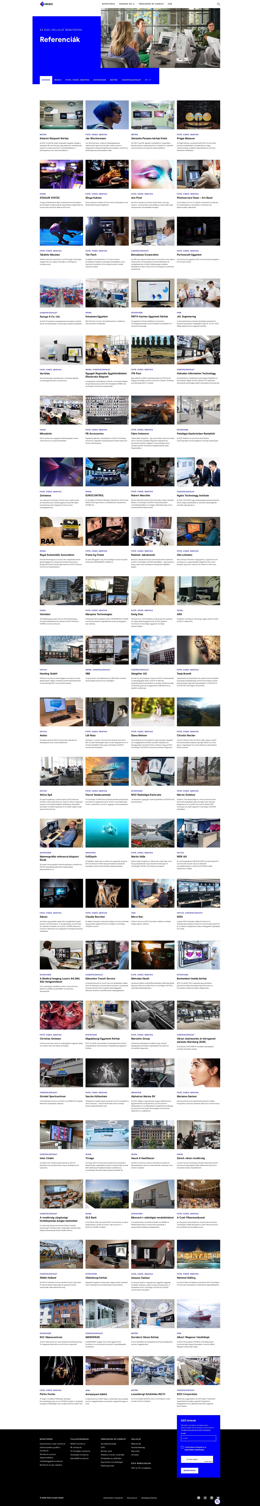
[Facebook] (199, 1498)
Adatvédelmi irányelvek (113, 1498)
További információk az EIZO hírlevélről (195, 1439)
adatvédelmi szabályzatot (194, 1458)
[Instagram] (205, 1498)
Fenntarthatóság (138, 1447)
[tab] (46, 80)
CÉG (170, 4)
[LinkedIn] (212, 1498)
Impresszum (132, 1498)
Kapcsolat (135, 1451)
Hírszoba (135, 1455)
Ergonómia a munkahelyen (112, 1462)
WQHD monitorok (77, 1444)
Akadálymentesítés (149, 1498)
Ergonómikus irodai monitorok (52, 1444)
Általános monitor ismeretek (112, 1455)
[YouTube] (218, 1498)
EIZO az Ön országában (141, 1468)
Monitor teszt (106, 1451)
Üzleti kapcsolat (107, 1466)
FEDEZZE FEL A (127, 4)
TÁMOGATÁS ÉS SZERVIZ (151, 4)
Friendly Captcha (208, 1470)
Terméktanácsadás (108, 1444)
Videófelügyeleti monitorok (51, 1461)
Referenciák (136, 1444)
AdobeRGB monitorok (79, 1458)
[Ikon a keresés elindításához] (218, 4)
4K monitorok (76, 1447)
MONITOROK (108, 4)
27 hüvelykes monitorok (80, 1451)
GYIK (103, 1447)
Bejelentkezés (190, 1479)
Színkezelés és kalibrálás (111, 1458)
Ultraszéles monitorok (79, 1455)
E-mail (183, 1442)
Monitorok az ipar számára (51, 1465)
